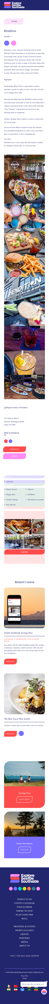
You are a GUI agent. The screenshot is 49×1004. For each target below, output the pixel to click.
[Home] (14, 5)
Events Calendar (24, 903)
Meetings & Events (24, 926)
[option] (9, 986)
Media (24, 942)
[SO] (23, 989)
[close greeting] (46, 982)
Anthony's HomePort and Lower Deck (21, 640)
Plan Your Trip (24, 915)
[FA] (16, 989)
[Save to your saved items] (6, 43)
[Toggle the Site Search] (38, 5)
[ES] (9, 986)
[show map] (13, 43)
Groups (24, 934)
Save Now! (24, 799)
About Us (24, 946)
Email (15, 456)
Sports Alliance (24, 930)
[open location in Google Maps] (15, 407)
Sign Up (24, 850)
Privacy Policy (24, 976)
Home (14, 21)
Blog (24, 918)
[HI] (9, 989)
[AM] (36, 989)
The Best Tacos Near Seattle (17, 719)
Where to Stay (24, 911)
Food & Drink (24, 907)
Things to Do (24, 899)
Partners (24, 938)
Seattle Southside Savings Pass (18, 633)
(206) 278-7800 (9, 425)
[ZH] (16, 986)
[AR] (29, 989)
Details (10, 661)
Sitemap (24, 978)
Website (14, 449)
